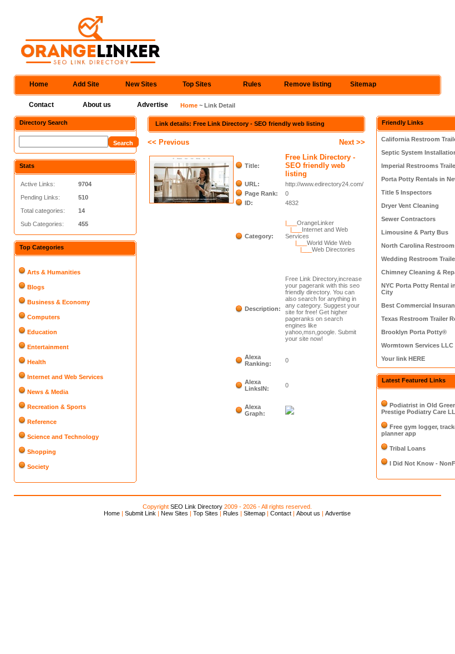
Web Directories (333, 249)
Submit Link (140, 513)
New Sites (141, 84)
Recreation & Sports (56, 406)
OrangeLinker (315, 222)
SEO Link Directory (196, 506)
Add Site (86, 84)
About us (97, 105)
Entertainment (48, 347)
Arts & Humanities (53, 272)
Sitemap (363, 84)
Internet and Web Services (65, 377)
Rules (252, 84)
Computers (43, 317)
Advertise (152, 105)
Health (36, 362)
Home (38, 84)
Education (42, 332)
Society (38, 466)
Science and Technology (63, 436)
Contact (41, 105)
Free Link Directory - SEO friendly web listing (320, 165)
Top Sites (197, 84)
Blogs (35, 287)
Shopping (41, 451)
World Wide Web (329, 242)
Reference (42, 421)
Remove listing (307, 84)
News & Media (47, 392)
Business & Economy (58, 302)
